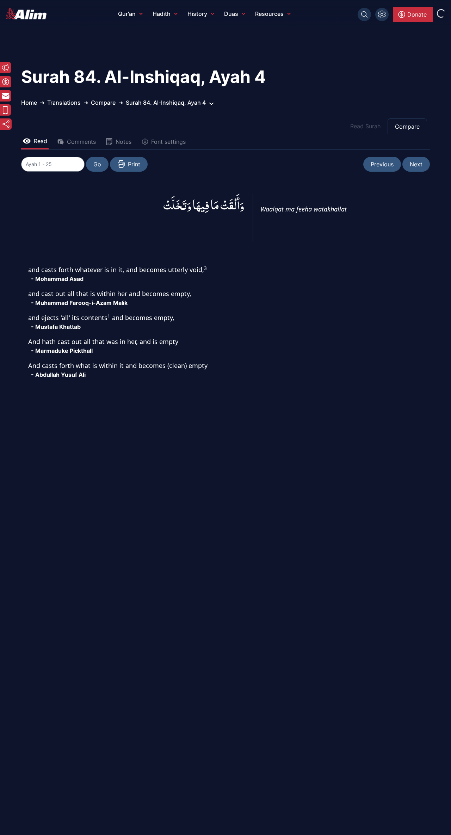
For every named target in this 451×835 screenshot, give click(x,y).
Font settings (168, 141)
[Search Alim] (364, 14)
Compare (407, 126)
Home (29, 102)
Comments (81, 141)
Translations (64, 102)
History (197, 13)
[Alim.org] (28, 13)
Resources (269, 13)
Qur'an (127, 13)
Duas (231, 13)
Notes (123, 141)
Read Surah (365, 126)
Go (97, 164)
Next (416, 164)
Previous (382, 164)
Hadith (162, 13)
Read (40, 141)
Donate (417, 14)
